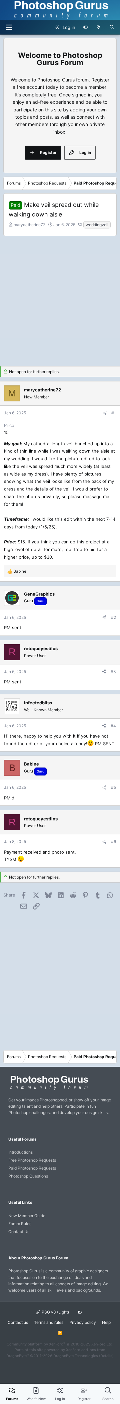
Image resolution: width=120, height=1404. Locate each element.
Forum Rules (19, 1223)
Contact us (18, 1322)
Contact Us (18, 1231)
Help (106, 1322)
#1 (113, 412)
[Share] (104, 413)
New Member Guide (26, 1215)
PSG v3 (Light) (55, 1312)
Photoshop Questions (28, 1176)
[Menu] (8, 27)
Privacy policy (82, 1322)
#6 (113, 841)
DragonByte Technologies (75, 1355)
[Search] (112, 27)
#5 (113, 787)
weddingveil (97, 224)
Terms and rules (48, 1322)
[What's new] (98, 27)
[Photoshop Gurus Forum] (48, 1089)
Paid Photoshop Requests (32, 1168)
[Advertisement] (60, 299)
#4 (113, 725)
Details (106, 1355)
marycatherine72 (29, 224)
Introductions (20, 1152)
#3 (113, 671)
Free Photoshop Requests (32, 1160)
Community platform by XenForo (60, 1344)
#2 (113, 617)
